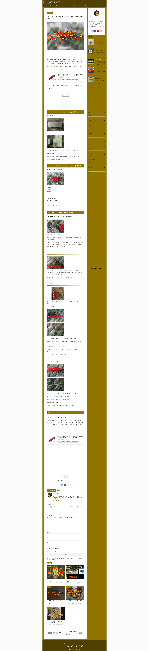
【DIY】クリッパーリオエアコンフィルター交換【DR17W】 (100, 63)
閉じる (67, 95)
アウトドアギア (50, 504)
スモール (49, 506)
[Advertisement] (65, 462)
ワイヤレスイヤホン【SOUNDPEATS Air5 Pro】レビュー (99, 43)
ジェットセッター (50, 507)
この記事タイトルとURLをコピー (66, 480)
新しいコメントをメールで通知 (53, 548)
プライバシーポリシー (95, 5)
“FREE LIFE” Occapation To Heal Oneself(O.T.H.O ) (74, 647)
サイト (48, 542)
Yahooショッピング (73, 79)
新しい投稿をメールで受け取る (53, 551)
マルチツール (65, 506)
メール (48, 537)
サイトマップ (48, 5)
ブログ (69, 506)
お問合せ (85, 5)
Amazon (60, 79)
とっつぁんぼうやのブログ (50, 3)
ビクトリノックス (80, 506)
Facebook (76, 5)
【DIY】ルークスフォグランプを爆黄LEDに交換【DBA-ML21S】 (100, 71)
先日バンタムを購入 (72, 57)
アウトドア (53, 506)
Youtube (57, 5)
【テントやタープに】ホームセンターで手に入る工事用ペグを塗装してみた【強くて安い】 (55, 602)
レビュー (60, 506)
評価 (71, 506)
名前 (48, 532)
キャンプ (57, 506)
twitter (67, 5)
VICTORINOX (74, 506)
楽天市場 (65, 79)
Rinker (62, 76)
